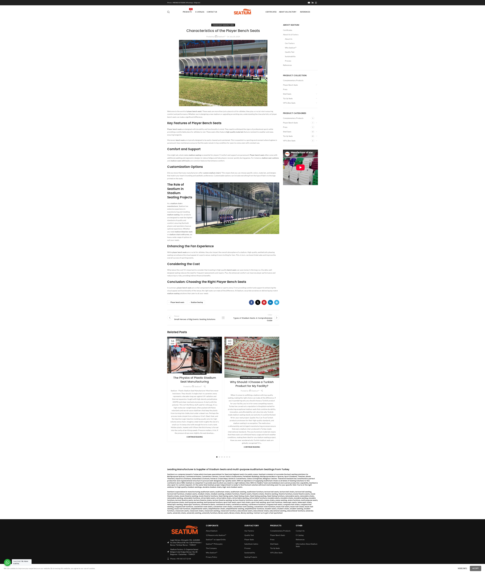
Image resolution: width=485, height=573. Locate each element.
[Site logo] (242, 12)
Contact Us (300, 531)
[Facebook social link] (251, 302)
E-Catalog (300, 535)
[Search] (168, 12)
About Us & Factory (290, 34)
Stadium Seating (197, 302)
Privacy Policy (211, 557)
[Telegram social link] (276, 302)
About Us (288, 39)
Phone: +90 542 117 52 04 (180, 559)
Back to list (223, 317)
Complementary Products (293, 80)
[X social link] (257, 302)
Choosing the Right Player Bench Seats (216, 282)
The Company (211, 548)
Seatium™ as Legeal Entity (216, 539)
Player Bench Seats (290, 85)
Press (285, 89)
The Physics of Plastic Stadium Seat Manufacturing (194, 380)
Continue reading (195, 437)
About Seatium (211, 531)
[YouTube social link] (309, 3)
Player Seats (249, 539)
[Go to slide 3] (222, 457)
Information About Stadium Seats (306, 545)
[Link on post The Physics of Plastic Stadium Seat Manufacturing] (194, 355)
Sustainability (290, 56)
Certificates (287, 30)
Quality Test (289, 52)
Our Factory (290, 43)
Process (288, 61)
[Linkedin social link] (312, 3)
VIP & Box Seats (289, 103)
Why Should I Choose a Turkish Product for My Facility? (252, 384)
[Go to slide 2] (219, 457)
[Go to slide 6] (229, 457)
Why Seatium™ (290, 48)
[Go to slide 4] (224, 457)
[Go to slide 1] (216, 457)
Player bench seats (177, 302)
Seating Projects (250, 557)
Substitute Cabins (251, 544)
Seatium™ (222, 36)
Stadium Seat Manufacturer (223, 25)
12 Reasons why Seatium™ (216, 535)
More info (462, 568)
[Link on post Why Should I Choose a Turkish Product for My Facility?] (251, 357)
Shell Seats (287, 94)
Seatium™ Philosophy (214, 544)
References (287, 65)
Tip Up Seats (288, 98)
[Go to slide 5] (227, 457)
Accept (475, 568)
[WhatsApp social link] (316, 3)
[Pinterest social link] (264, 302)
